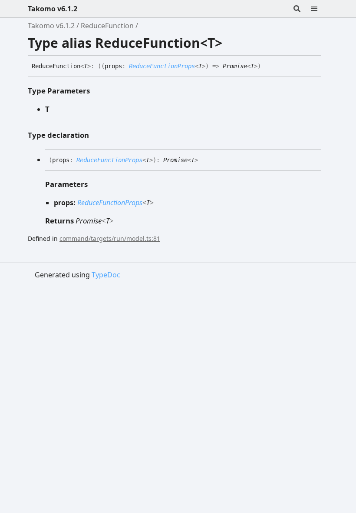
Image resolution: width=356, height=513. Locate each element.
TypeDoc (106, 275)
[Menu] (319, 8)
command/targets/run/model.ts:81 (109, 238)
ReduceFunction (107, 25)
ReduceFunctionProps (162, 66)
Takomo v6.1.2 (52, 8)
